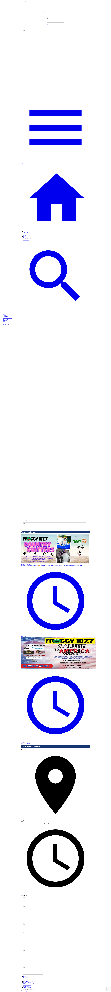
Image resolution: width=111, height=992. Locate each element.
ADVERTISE (26, 232)
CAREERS (25, 237)
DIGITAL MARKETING (27, 234)
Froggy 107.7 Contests (25, 742)
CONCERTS (25, 235)
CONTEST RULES (27, 238)
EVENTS (25, 236)
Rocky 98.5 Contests (25, 743)
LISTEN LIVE (26, 240)
